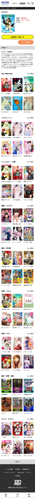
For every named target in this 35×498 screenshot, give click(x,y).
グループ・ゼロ (25, 20)
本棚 (29, 496)
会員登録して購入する (17, 37)
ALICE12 (14, 8)
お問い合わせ (21, 472)
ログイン (15, 3)
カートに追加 (26, 42)
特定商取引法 (25, 469)
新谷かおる (24, 18)
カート (17, 496)
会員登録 (22, 3)
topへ (17, 462)
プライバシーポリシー (9, 472)
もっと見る (30, 73)
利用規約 (17, 469)
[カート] (32, 3)
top (2, 8)
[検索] (28, 3)
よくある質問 (9, 469)
